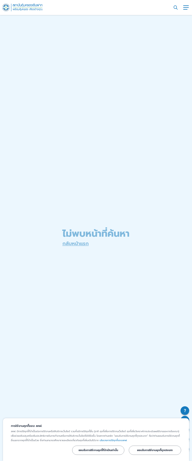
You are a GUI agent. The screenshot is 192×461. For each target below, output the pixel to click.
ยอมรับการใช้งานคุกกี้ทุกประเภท (155, 450)
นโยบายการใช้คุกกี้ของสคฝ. (113, 440)
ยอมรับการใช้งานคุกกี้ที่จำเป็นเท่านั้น (98, 450)
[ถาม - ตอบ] (185, 410)
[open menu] (186, 7)
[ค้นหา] (175, 7)
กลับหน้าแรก (75, 243)
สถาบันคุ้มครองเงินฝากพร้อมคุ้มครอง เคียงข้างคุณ (22, 7)
